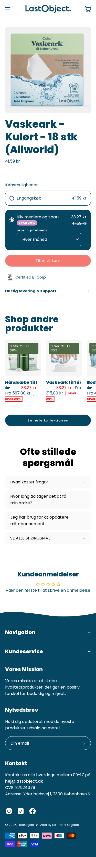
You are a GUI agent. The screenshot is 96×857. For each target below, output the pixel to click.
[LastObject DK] (48, 9)
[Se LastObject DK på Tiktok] (21, 811)
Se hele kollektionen (48, 420)
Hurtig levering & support (30, 291)
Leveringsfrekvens (32, 230)
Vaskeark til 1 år (63, 382)
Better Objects (68, 825)
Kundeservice (24, 651)
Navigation (20, 632)
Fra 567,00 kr (17, 393)
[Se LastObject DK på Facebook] (32, 811)
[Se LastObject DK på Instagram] (9, 811)
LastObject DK (28, 825)
